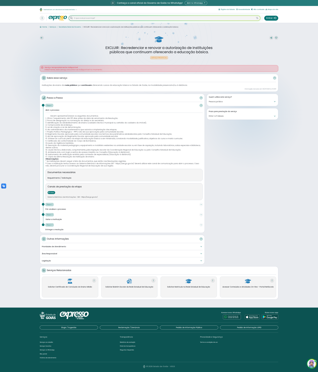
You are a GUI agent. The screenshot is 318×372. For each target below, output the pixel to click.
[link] (252, 316)
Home (44, 27)
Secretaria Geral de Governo (69, 27)
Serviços (52, 27)
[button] (196, 3)
